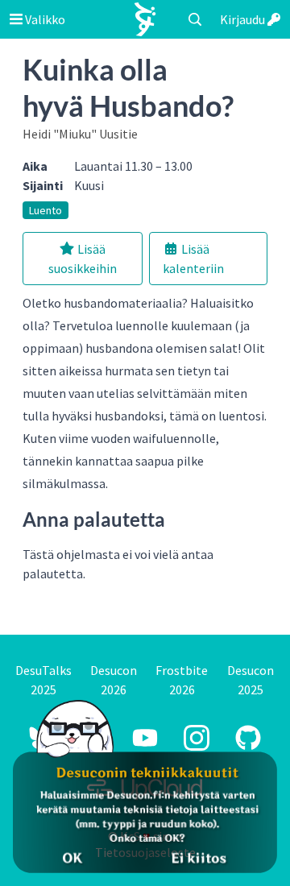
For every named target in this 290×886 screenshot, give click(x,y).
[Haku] (195, 19)
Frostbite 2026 (181, 680)
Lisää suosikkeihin (82, 258)
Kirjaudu (243, 19)
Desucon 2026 (113, 680)
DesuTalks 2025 (43, 680)
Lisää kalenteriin (193, 258)
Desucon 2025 (250, 680)
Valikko (44, 19)
